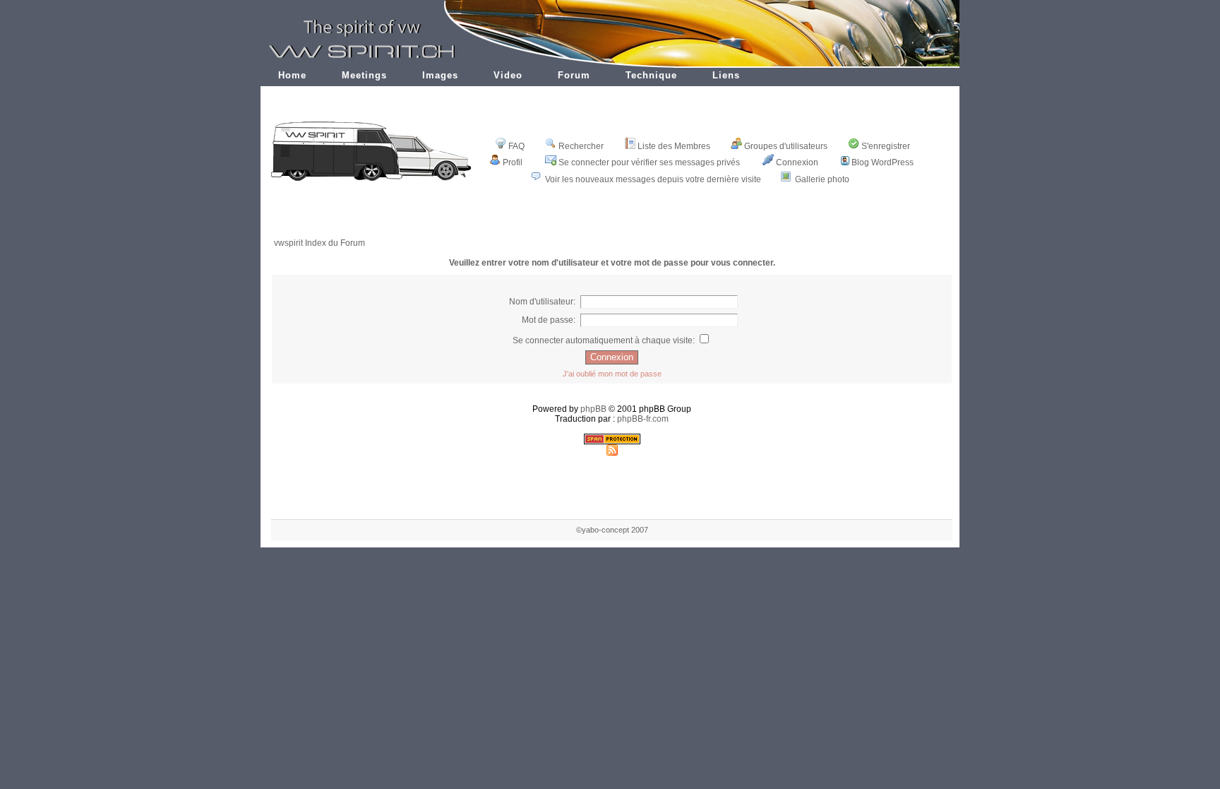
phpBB (593, 409)
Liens (726, 75)
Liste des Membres (674, 146)
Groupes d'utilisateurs (785, 146)
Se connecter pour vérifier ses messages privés (649, 162)
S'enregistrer (885, 146)
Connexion (797, 162)
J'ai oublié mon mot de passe (612, 373)
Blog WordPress (882, 162)
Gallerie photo (822, 179)
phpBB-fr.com (643, 419)
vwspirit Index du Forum (319, 243)
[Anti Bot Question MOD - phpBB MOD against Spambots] (612, 441)
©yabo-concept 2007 (612, 530)
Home (292, 75)
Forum (574, 75)
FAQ (516, 146)
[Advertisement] (612, 220)
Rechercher (581, 146)
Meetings (364, 75)
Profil (512, 162)
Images (440, 75)
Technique (651, 75)
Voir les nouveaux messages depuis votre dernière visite (653, 179)
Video (508, 75)
